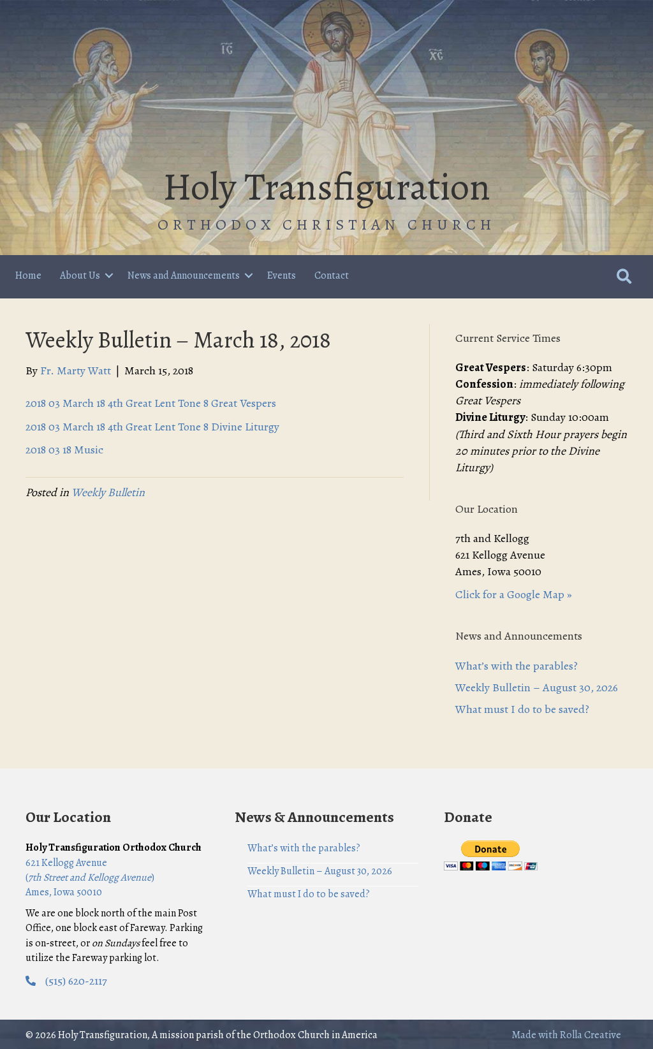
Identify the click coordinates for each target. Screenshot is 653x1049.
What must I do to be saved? (522, 709)
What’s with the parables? (516, 665)
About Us (80, 275)
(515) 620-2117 (76, 980)
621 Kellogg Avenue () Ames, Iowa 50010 (90, 877)
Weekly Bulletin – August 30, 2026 (536, 687)
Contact (331, 275)
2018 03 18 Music (64, 449)
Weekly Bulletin (108, 492)
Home (28, 275)
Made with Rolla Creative (566, 1035)
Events (281, 275)
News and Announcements (184, 275)
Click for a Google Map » (513, 594)
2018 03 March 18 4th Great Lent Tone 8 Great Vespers (151, 403)
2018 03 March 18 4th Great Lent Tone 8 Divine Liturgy (152, 426)
